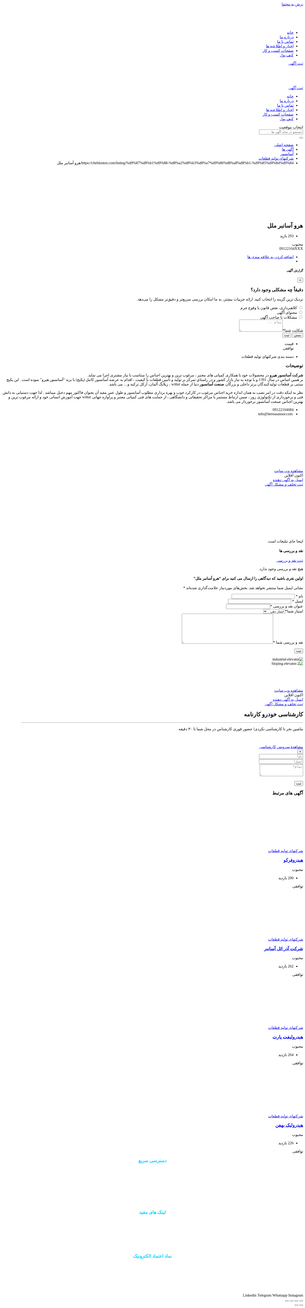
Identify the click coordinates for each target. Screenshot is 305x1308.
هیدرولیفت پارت (288, 1036)
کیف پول (287, 55)
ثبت (286, 335)
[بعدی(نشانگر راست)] (296, 1305)
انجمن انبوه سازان (152, 1247)
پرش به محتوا (292, 4)
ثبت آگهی (296, 63)
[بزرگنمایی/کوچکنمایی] (287, 1301)
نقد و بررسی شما (288, 642)
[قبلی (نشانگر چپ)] (301, 1305)
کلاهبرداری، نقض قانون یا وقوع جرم (268, 308)
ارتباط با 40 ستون (152, 1178)
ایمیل (297, 601)
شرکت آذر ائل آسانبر (283, 948)
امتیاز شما (294, 611)
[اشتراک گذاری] (296, 1301)
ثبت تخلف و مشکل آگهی (284, 484)
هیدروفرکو (293, 860)
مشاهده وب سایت (288, 471)
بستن (297, 335)
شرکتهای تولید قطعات (285, 851)
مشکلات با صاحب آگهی (278, 317)
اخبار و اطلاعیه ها (280, 46)
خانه (290, 32)
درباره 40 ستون (152, 1170)
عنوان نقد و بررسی (286, 606)
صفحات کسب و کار (278, 51)
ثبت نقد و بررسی (289, 560)
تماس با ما (285, 41)
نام (299, 596)
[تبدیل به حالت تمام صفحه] (292, 1301)
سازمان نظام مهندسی (152, 1230)
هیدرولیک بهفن (289, 1125)
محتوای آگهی (287, 313)
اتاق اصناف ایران (152, 1222)
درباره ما (287, 37)
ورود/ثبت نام (153, 1187)
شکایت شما (293, 330)
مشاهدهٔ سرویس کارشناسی (281, 747)
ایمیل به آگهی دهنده (288, 480)
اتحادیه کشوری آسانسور (152, 1238)
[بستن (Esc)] (301, 1301)
